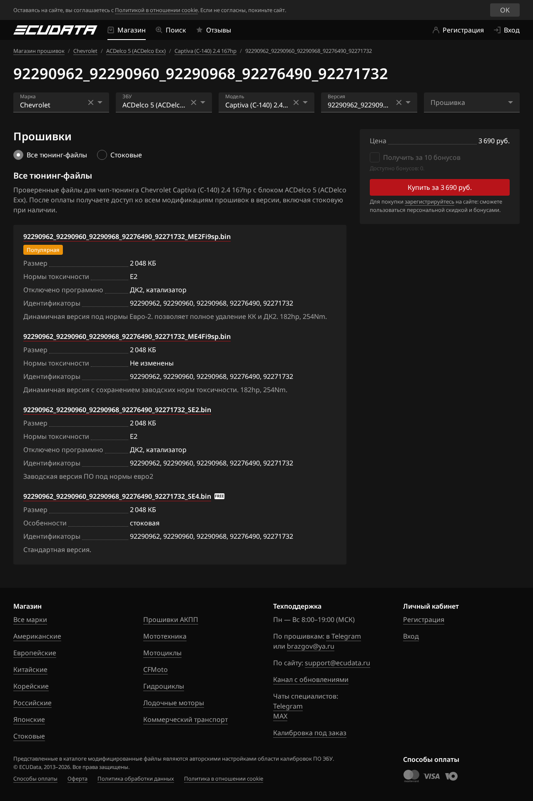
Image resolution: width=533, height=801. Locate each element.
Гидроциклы (163, 686)
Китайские (30, 669)
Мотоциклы (162, 652)
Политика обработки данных (135, 778)
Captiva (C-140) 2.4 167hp (205, 51)
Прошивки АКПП (170, 619)
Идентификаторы (51, 303)
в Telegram (343, 636)
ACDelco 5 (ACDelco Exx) (136, 51)
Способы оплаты (35, 778)
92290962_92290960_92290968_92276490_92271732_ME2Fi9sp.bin (127, 236)
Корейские (31, 686)
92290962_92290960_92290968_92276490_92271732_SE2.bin (117, 409)
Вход (411, 636)
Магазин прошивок (39, 51)
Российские (32, 702)
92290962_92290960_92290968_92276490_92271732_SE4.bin (117, 496)
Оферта (77, 778)
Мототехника (165, 636)
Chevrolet (85, 51)
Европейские (34, 652)
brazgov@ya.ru (310, 646)
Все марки (30, 619)
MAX (280, 716)
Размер (35, 263)
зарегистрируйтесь (429, 201)
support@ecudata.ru (337, 662)
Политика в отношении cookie (223, 778)
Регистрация (423, 619)
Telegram (288, 706)
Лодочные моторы (173, 702)
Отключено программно (63, 289)
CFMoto (155, 669)
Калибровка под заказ (309, 732)
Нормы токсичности (56, 276)
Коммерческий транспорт (185, 719)
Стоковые (29, 736)
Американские (37, 636)
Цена (378, 140)
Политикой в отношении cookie (156, 10)
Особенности (45, 522)
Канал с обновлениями (311, 679)
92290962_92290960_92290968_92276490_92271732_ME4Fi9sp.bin (127, 336)
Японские (29, 719)
